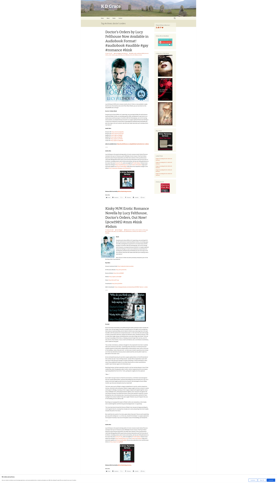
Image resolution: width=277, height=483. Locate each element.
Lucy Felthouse (126, 55)
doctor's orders (131, 230)
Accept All (271, 480)
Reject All (262, 480)
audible (132, 53)
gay (117, 55)
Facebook (139, 164)
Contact (120, 18)
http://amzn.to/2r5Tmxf (117, 133)
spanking (107, 233)
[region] (138, 479)
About (108, 18)
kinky (121, 55)
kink (119, 55)
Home (102, 18)
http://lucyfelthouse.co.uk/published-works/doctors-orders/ (133, 144)
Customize (253, 480)
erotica (144, 230)
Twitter (133, 164)
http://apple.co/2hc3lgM (115, 276)
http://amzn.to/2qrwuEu (118, 132)
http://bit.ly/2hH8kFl (118, 273)
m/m (131, 55)
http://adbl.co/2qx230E (116, 137)
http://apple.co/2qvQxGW (117, 140)
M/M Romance (129, 231)
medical (134, 231)
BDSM (143, 53)
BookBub (124, 166)
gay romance (108, 231)
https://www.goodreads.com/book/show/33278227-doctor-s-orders (131, 287)
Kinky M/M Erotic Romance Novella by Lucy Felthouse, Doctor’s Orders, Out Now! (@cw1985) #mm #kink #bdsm (127, 217)
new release (135, 55)
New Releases (125, 53)
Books (114, 18)
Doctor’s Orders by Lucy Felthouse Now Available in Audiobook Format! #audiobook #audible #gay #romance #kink (126, 41)
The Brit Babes (136, 163)
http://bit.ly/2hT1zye (113, 280)
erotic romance (112, 55)
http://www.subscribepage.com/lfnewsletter (120, 168)
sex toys (140, 55)
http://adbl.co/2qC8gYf (116, 135)
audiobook (139, 53)
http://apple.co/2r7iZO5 (117, 138)
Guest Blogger (118, 53)
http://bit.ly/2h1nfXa (121, 269)
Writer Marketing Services (124, 191)
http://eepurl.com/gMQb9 (116, 442)
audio (135, 53)
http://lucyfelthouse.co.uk (121, 164)
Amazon (118, 166)
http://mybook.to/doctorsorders (125, 266)
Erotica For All (118, 163)
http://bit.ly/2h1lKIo (117, 283)
